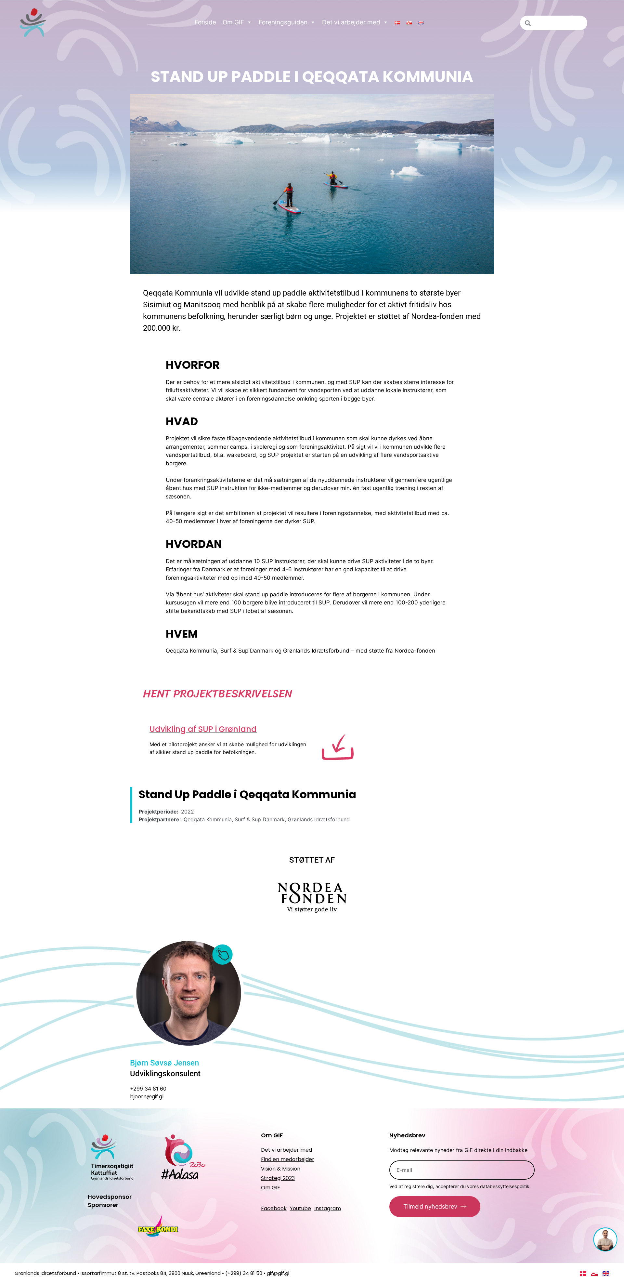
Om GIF (233, 22)
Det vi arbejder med (351, 22)
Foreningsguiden (283, 22)
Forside (205, 22)
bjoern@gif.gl (146, 1096)
